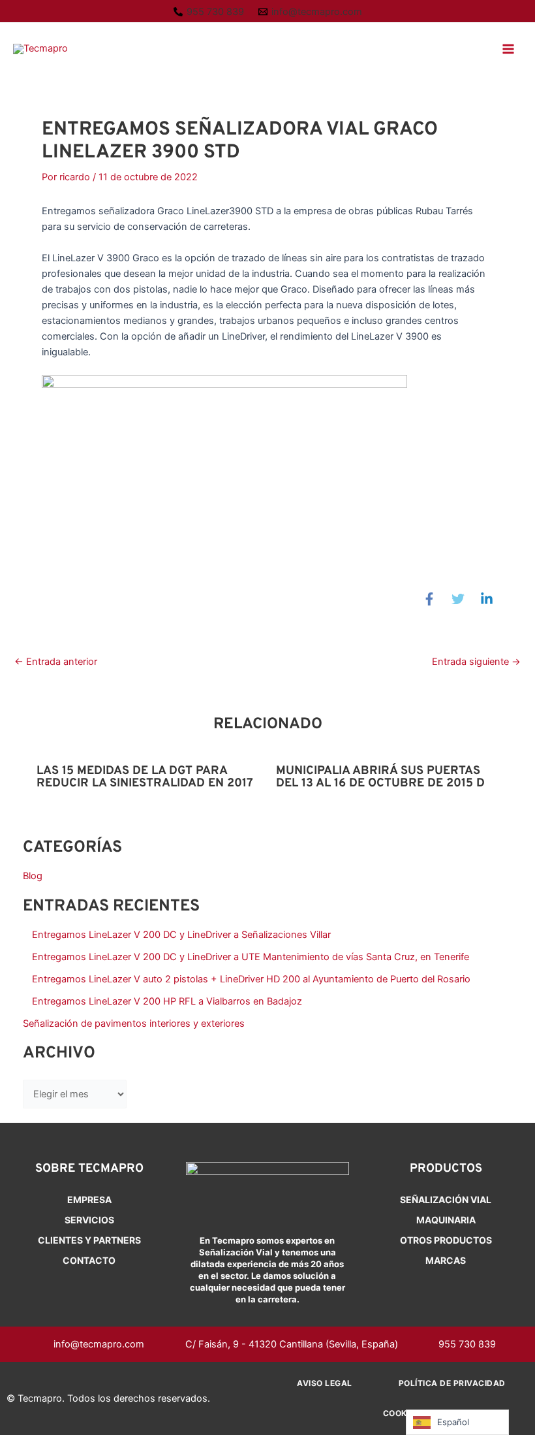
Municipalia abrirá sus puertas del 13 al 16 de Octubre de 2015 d (380, 777)
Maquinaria (446, 1219)
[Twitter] (458, 598)
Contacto (89, 1260)
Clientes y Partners (89, 1240)
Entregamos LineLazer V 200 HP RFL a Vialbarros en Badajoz (167, 1001)
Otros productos (446, 1240)
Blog (32, 876)
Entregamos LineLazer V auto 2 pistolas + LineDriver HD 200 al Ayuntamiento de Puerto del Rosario (251, 979)
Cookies (401, 1413)
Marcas (445, 1260)
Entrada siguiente (476, 662)
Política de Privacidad (452, 1383)
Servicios (89, 1219)
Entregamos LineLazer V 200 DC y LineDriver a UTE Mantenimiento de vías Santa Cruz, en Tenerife (250, 957)
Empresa (89, 1199)
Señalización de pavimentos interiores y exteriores (134, 1023)
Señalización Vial (445, 1199)
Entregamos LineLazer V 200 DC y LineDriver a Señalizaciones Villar (181, 935)
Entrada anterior (55, 662)
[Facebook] (429, 598)
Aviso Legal (324, 1383)
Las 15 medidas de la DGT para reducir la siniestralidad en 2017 (145, 777)
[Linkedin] (486, 598)
